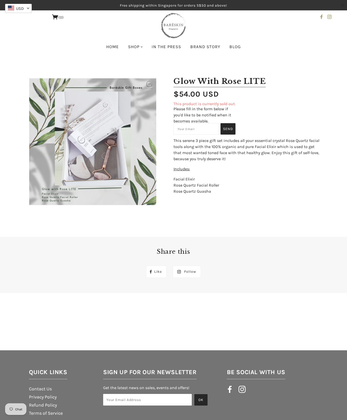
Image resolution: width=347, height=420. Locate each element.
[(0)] (55, 18)
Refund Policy (43, 405)
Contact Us (40, 389)
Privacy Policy (43, 397)
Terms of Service (46, 413)
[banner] (173, 25)
